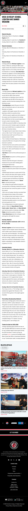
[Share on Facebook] (23, 26)
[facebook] (8, 460)
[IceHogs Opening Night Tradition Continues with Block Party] (14, 359)
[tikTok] (16, 460)
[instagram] (11, 460)
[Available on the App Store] (9, 499)
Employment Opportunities (14, 473)
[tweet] (25, 26)
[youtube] (19, 460)
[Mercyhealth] (14, 423)
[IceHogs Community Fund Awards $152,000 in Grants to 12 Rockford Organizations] (14, 402)
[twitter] (14, 460)
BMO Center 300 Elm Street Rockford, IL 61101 (14, 486)
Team (14, 471)
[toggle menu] (26, 3)
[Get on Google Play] (18, 499)
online (9, 334)
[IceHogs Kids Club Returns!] (14, 381)
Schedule (14, 466)
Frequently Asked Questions (14, 475)
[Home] (3, 3)
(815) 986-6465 (14, 489)
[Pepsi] (7, 423)
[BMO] (20, 423)
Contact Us (14, 482)
